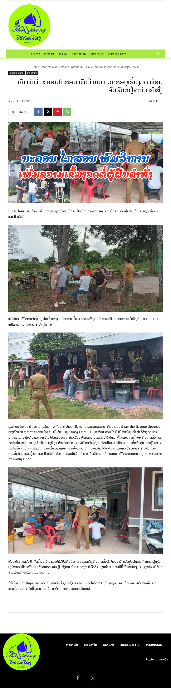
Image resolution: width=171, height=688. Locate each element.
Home (35, 67)
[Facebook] (38, 112)
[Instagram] (93, 678)
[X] (48, 112)
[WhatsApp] (67, 112)
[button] (158, 54)
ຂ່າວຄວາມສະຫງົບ (50, 67)
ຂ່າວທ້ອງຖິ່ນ (32, 72)
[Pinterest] (57, 112)
